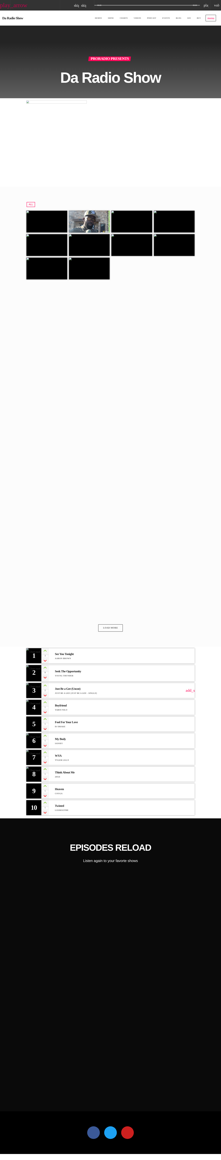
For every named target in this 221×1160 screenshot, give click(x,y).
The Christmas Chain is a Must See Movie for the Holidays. (133, 578)
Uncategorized (41, 394)
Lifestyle (44, 1082)
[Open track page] (91, 5)
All (31, 204)
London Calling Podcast (52, 1088)
